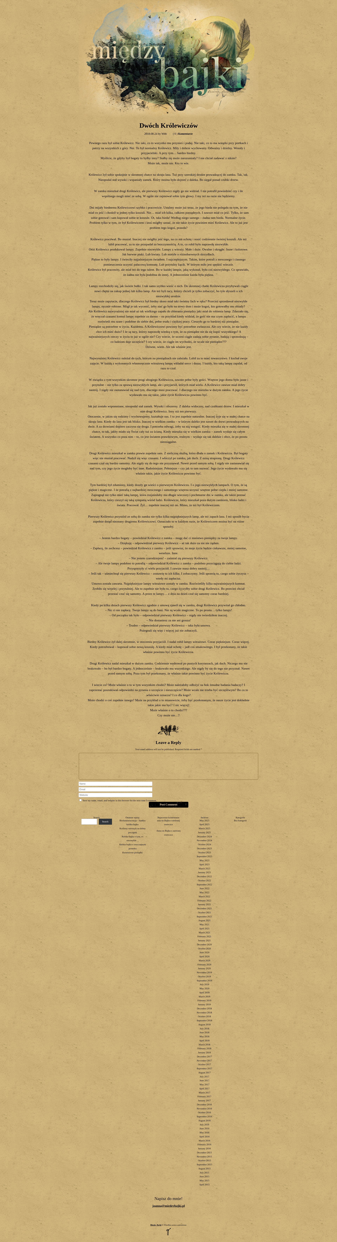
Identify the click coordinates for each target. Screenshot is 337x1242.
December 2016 (204, 1104)
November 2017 (204, 1060)
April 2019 (204, 992)
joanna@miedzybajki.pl (168, 1206)
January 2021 (204, 940)
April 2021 (204, 928)
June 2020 (204, 952)
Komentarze (183, 133)
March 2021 (204, 932)
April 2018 (204, 1040)
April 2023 (204, 864)
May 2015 (204, 1180)
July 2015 (204, 1172)
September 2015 (204, 1164)
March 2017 (204, 1092)
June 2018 (204, 1032)
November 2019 (204, 972)
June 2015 (204, 1176)
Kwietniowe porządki (132, 852)
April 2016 (204, 1136)
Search (96, 817)
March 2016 (204, 1140)
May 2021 (204, 924)
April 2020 (204, 956)
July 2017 (204, 1076)
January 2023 (204, 872)
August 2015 (204, 1168)
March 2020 (204, 960)
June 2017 (204, 1080)
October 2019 (204, 976)
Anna (158, 830)
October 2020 (204, 948)
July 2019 (204, 984)
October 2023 (204, 852)
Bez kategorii (240, 820)
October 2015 (204, 1160)
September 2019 (204, 980)
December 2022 (204, 876)
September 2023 (204, 856)
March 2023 (204, 868)
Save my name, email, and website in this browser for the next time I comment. (120, 800)
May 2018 (204, 1036)
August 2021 (204, 920)
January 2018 (204, 1052)
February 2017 (204, 1096)
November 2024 (204, 840)
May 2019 (204, 988)
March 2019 (204, 996)
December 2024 (204, 836)
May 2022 (204, 892)
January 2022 (204, 904)
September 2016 (204, 1116)
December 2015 (204, 1152)
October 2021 (204, 912)
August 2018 (204, 1024)
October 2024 (204, 844)
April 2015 (204, 1184)
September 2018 (204, 1020)
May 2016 (204, 1132)
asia (159, 820)
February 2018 (204, 1048)
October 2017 (204, 1064)
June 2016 (204, 1128)
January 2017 (204, 1100)
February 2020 (204, 964)
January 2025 (204, 832)
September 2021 (204, 916)
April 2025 (204, 824)
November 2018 (204, 1012)
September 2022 (204, 884)
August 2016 (204, 1120)
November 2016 (204, 1108)
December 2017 (204, 1056)
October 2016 (204, 1112)
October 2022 (204, 880)
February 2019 (204, 1000)
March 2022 (204, 896)
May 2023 (204, 860)
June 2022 (204, 888)
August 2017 (204, 1072)
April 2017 (204, 1088)
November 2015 (204, 1156)
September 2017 (204, 1068)
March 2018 (204, 1044)
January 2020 (204, 968)
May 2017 (204, 1084)
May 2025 (204, 820)
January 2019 (204, 1004)
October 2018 (204, 1016)
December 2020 (204, 944)
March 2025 (204, 828)
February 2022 (204, 900)
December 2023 (204, 848)
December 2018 (204, 1008)
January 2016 (204, 1148)
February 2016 (204, 1144)
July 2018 (204, 1028)
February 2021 (204, 936)
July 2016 (204, 1124)
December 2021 (204, 908)
